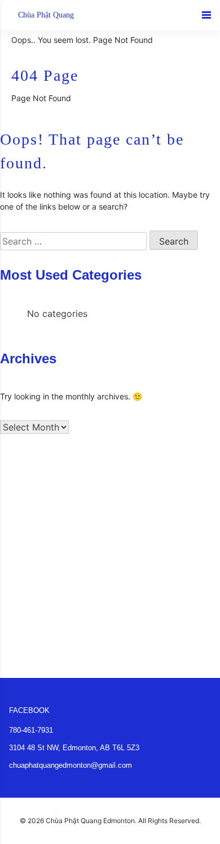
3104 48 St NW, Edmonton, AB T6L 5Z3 (74, 747)
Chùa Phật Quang (46, 15)
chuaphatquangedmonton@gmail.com (70, 765)
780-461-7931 (31, 730)
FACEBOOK (29, 710)
